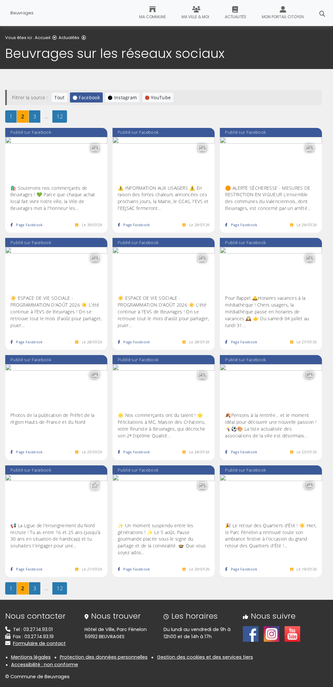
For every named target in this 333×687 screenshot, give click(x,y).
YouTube (161, 97)
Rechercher (322, 13)
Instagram (125, 97)
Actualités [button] (235, 17)
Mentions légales (31, 657)
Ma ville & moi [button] (195, 17)
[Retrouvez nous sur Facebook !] (251, 633)
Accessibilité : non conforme (44, 664)
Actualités (69, 37)
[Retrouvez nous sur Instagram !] (271, 633)
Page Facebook (29, 224)
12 (61, 116)
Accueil (42, 37)
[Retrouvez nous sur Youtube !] (292, 633)
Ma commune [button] (152, 17)
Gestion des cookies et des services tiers (205, 657)
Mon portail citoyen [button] (283, 17)
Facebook (89, 97)
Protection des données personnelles (104, 657)
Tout (59, 97)
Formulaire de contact (39, 643)
